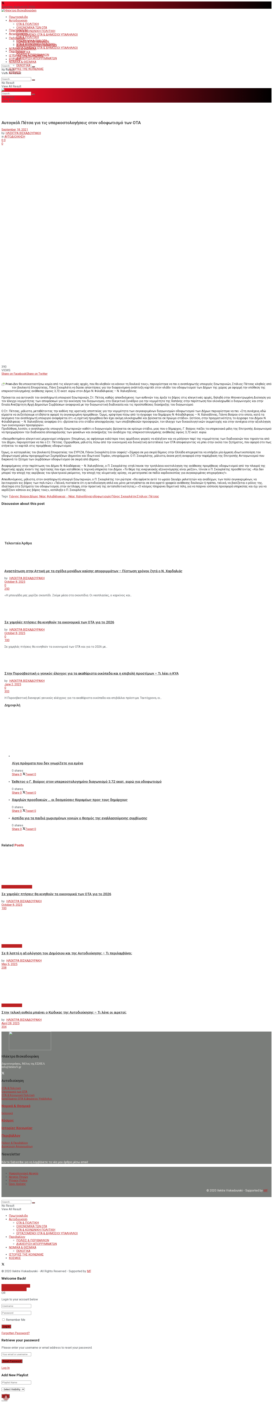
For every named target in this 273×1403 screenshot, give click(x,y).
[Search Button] (33, 66)
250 (6, 589)
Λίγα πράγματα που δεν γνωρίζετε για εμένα (47, 763)
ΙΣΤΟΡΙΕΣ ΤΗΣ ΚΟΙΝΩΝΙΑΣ (26, 69)
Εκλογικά (7, 1113)
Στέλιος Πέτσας (148, 496)
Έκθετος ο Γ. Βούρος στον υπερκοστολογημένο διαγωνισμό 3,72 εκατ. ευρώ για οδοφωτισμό (87, 782)
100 (6, 640)
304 (3, 1027)
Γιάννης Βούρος (19, 496)
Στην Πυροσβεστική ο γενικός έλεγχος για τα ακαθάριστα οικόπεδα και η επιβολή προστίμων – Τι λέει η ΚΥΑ (91, 673)
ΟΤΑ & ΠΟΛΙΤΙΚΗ (27, 24)
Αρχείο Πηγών (18, 1177)
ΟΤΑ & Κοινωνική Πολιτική (18, 1095)
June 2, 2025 (12, 684)
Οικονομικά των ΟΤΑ (14, 1091)
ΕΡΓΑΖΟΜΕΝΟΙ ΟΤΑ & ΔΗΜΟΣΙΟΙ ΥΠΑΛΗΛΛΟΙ (47, 34)
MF (89, 1271)
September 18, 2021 (14, 129)
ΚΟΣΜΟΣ (15, 59)
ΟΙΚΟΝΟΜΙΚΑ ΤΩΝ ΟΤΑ (31, 27)
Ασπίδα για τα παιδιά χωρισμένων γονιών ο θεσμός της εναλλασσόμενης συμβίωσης (79, 818)
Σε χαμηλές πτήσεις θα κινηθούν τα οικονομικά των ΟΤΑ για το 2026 (59, 622)
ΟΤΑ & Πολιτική (11, 1088)
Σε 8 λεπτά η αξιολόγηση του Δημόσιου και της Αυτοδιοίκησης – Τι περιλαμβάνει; (66, 953)
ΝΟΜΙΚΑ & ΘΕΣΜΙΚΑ (22, 62)
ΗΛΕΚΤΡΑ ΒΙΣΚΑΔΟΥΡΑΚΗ (23, 133)
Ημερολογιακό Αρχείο (23, 1173)
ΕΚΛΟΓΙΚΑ (23, 65)
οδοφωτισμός (101, 496)
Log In (5, 1368)
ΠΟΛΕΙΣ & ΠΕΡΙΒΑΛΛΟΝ (32, 55)
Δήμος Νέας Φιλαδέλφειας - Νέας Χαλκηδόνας (61, 496)
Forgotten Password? (15, 1333)
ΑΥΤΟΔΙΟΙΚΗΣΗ (14, 136)
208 (3, 967)
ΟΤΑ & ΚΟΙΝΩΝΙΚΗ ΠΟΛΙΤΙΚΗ (35, 31)
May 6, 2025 (9, 964)
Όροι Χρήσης (17, 1184)
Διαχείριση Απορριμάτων (17, 1146)
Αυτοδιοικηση (18, 20)
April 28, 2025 (10, 1023)
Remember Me (15, 1320)
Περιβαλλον (17, 51)
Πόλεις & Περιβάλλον (14, 1143)
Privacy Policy (18, 1180)
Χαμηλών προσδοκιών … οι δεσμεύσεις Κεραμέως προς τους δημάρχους (70, 800)
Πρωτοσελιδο (18, 17)
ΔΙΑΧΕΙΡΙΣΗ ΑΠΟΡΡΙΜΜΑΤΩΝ (36, 58)
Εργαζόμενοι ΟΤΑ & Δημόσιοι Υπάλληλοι (26, 1098)
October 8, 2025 (14, 582)
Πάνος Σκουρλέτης (124, 496)
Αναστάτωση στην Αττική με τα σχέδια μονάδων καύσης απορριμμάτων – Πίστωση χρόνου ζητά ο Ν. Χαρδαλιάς (93, 571)
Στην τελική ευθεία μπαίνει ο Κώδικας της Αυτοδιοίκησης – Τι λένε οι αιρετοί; (63, 1012)
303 (6, 691)
